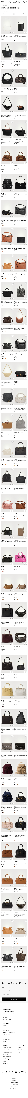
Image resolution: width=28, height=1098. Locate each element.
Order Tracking (21, 1050)
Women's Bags (5, 11)
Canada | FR (14, 1078)
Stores (4, 1041)
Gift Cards (5, 1054)
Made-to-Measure (7, 1056)
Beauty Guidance (7, 1047)
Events (4, 1061)
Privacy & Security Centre (8, 1037)
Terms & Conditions (14, 1082)
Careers (5, 1028)
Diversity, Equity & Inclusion (9, 1032)
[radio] (13, 14)
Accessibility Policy (14, 1084)
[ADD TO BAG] (10, 32)
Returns (20, 1047)
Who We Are (5, 1025)
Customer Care (6, 1034)
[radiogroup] (14, 14)
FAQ (19, 1052)
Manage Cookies (14, 1086)
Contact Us (5, 1017)
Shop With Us (6, 1030)
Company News (6, 1039)
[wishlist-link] (4, 2)
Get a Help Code (7, 1019)
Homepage (5, 5)
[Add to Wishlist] (13, 32)
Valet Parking (6, 1059)
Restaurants (5, 1063)
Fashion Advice (6, 1050)
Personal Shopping (7, 1052)
